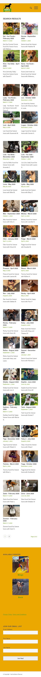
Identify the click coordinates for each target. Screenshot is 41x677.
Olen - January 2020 (10, 239)
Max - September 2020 (11, 214)
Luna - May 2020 (9, 184)
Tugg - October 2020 (29, 464)
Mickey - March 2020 (29, 214)
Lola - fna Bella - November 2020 (9, 155)
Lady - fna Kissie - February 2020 (10, 99)
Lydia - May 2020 (27, 184)
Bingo (20, 574)
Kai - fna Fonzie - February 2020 (9, 37)
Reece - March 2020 (28, 268)
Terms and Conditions (19, 614)
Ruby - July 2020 (27, 323)
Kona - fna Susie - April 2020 (28, 65)
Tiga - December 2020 (11, 439)
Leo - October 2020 (28, 98)
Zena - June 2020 (27, 493)
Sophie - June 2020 (28, 382)
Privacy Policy (7, 614)
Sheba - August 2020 (11, 382)
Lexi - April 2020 (9, 125)
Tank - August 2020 (28, 407)
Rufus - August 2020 (10, 350)
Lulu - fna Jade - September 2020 (27, 155)
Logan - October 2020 (29, 125)
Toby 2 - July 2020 (28, 439)
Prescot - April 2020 (10, 268)
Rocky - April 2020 (28, 293)
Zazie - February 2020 (11, 493)
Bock (20, 597)
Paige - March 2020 (28, 239)
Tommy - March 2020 (11, 464)
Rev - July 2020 (8, 293)
